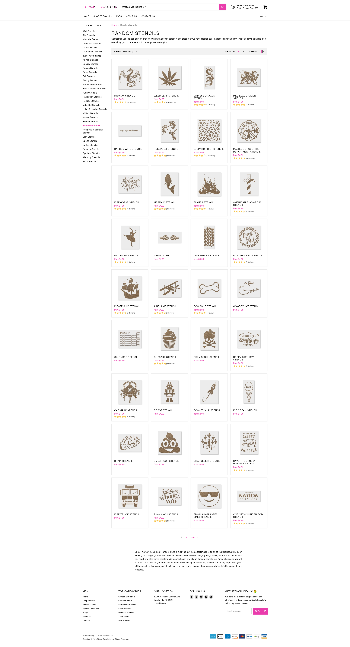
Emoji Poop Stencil (166, 460)
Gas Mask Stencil (126, 410)
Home (86, 16)
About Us (131, 16)
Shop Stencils (102, 16)
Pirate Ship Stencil (127, 306)
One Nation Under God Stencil (248, 515)
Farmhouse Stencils (92, 84)
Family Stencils (90, 80)
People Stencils (90, 121)
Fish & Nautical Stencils (94, 88)
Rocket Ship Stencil (207, 410)
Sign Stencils (89, 136)
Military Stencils (90, 113)
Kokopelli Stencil (166, 148)
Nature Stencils (90, 117)
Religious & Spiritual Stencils (93, 131)
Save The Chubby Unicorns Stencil (245, 462)
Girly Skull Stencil (207, 357)
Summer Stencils (91, 149)
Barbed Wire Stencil (128, 148)
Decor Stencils (90, 72)
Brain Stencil (123, 460)
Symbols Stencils (91, 153)
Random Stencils (91, 125)
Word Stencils (89, 161)
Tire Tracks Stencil (207, 255)
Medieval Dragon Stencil (244, 97)
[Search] (222, 7)
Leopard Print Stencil (209, 148)
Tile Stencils (89, 35)
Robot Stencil (163, 410)
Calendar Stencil (126, 357)
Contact (86, 620)
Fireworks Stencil (126, 202)
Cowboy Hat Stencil (246, 306)
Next (193, 537)
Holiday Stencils (91, 100)
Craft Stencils (90, 47)
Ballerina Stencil (126, 255)
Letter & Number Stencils (95, 109)
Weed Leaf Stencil (166, 95)
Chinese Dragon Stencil (204, 97)
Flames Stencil (204, 202)
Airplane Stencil (165, 306)
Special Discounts (91, 608)
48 (243, 51)
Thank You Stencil (166, 514)
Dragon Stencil (124, 95)
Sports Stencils (90, 140)
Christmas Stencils (92, 43)
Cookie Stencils (90, 68)
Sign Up (260, 611)
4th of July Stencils (92, 55)
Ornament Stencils (93, 51)
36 (238, 51)
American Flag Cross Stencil (247, 203)
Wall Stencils (89, 31)
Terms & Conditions (105, 635)
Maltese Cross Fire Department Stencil (246, 150)
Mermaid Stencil (165, 202)
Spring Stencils (90, 144)
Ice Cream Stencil (245, 410)
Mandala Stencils (91, 39)
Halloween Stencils (92, 96)
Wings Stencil (163, 255)
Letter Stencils (124, 608)
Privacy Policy (88, 635)
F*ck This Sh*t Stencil (247, 255)
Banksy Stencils (90, 63)
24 (234, 51)
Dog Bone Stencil (205, 306)
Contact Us (148, 16)
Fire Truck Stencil (127, 514)
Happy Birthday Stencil (243, 358)
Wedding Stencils (91, 157)
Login (263, 16)
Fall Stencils (89, 76)
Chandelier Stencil (207, 460)
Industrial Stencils (91, 105)
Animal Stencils (90, 59)
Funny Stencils (90, 92)
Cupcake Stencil (165, 357)
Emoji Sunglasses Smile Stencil (206, 515)
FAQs (119, 16)
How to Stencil (89, 604)
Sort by (117, 51)
